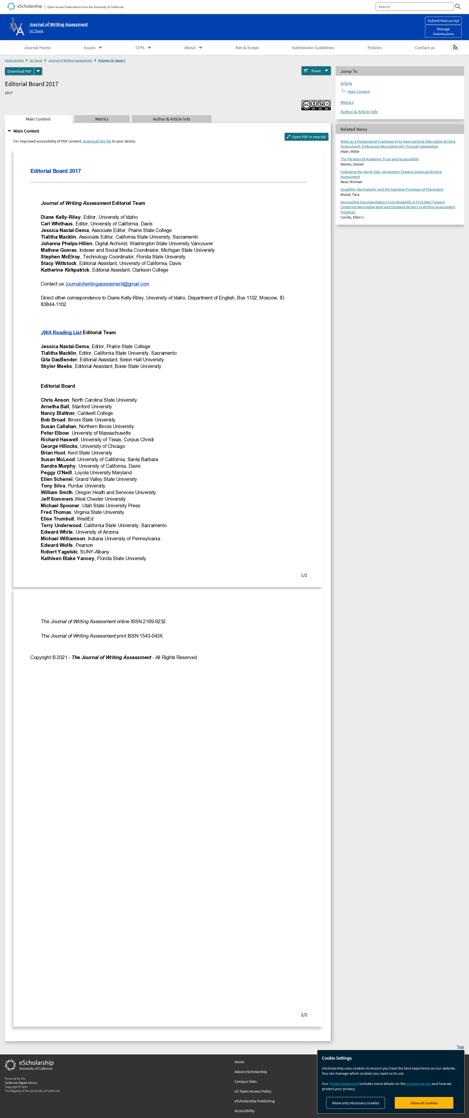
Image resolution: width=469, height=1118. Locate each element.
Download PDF (19, 71)
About (190, 47)
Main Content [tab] (38, 119)
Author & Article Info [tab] (171, 119)
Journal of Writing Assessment (70, 60)
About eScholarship (250, 1071)
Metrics (347, 102)
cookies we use (418, 1083)
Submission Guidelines (313, 47)
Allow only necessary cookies (355, 1102)
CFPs (140, 47)
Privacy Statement (344, 1083)
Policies (375, 47)
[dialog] (391, 1081)
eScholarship (14, 60)
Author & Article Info (359, 111)
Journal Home (37, 47)
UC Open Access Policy (252, 1091)
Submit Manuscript (443, 20)
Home (239, 1061)
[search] (458, 6)
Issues (90, 47)
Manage (443, 31)
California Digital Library (21, 1083)
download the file (97, 141)
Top (460, 1047)
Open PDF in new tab (309, 136)
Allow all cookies (424, 1102)
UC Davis (36, 30)
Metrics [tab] (101, 119)
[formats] (38, 71)
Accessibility (244, 1110)
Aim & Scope (247, 47)
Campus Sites (245, 1081)
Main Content (26, 131)
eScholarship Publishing (254, 1100)
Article (346, 83)
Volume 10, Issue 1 (111, 60)
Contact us (425, 47)
